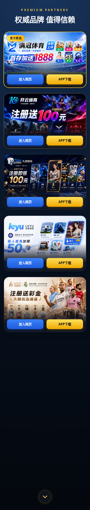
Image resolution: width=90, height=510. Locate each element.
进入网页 (25, 79)
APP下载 (64, 79)
